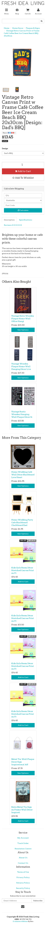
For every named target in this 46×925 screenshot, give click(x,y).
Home (6, 28)
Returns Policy (23, 883)
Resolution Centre (23, 849)
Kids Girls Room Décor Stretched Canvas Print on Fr (22, 570)
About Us (23, 858)
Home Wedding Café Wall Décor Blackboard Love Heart (22, 475)
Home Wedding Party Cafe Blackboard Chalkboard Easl (22, 522)
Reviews (8, 225)
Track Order (23, 843)
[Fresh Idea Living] (23, 2)
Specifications (25, 220)
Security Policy (23, 888)
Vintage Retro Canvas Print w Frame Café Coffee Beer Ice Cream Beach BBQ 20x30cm (21, 33)
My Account (23, 838)
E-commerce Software (20, 921)
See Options (23, 330)
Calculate (23, 210)
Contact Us (23, 863)
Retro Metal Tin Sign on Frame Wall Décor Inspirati (22, 810)
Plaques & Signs (33, 28)
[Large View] (6, 89)
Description (9, 220)
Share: (5, 133)
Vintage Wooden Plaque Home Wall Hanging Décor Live (21, 366)
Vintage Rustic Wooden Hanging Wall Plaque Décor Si (21, 414)
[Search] (41, 21)
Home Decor (17, 28)
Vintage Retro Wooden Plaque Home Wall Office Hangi (22, 318)
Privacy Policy (23, 877)
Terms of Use (23, 872)
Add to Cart (24, 171)
